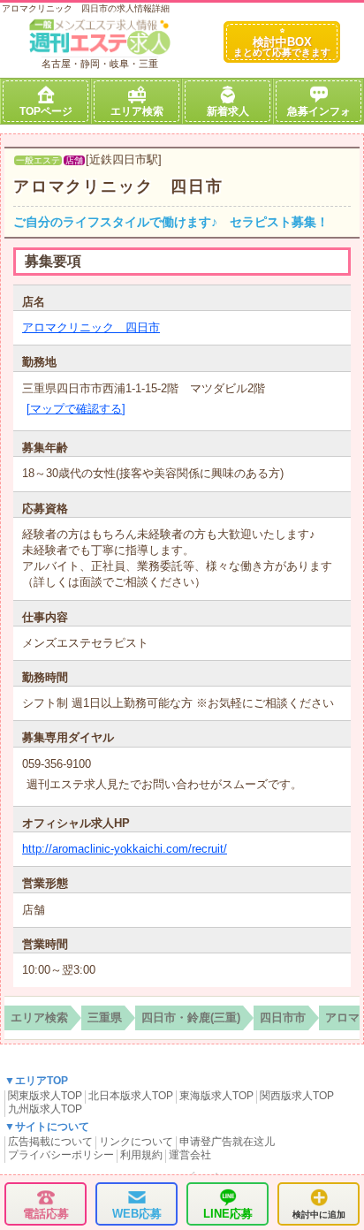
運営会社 (190, 1155)
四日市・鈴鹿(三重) (190, 1017)
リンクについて (136, 1141)
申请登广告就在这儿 (227, 1141)
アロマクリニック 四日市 (118, 186)
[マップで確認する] (76, 408)
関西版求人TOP (297, 1096)
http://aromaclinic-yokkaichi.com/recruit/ (124, 848)
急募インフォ (319, 111)
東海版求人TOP (216, 1096)
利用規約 (141, 1155)
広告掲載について (50, 1141)
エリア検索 (136, 111)
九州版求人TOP (45, 1109)
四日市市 (283, 1017)
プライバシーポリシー (61, 1155)
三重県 (104, 1017)
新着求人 (228, 111)
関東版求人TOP (45, 1096)
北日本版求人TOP (130, 1096)
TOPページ (45, 111)
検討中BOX (281, 46)
